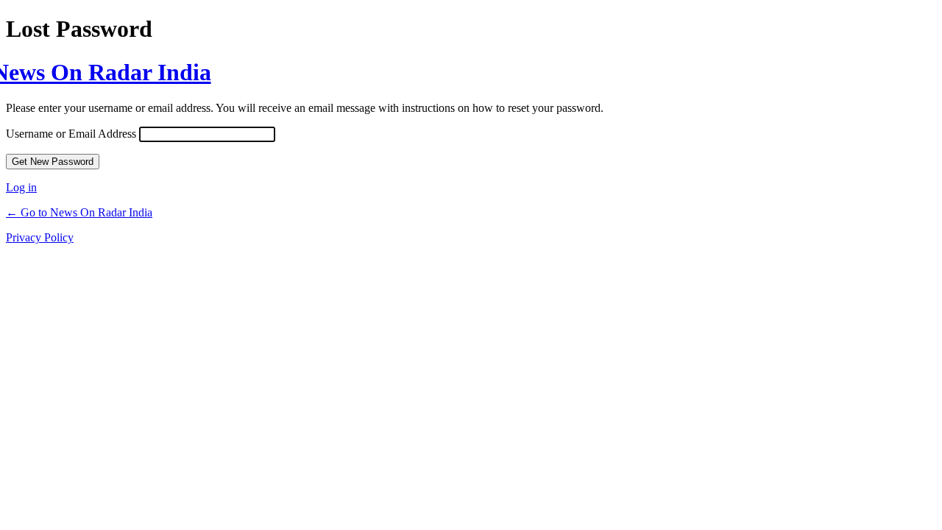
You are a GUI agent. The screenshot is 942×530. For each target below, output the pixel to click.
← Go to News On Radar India (79, 212)
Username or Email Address (71, 133)
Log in (21, 187)
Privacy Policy (40, 237)
